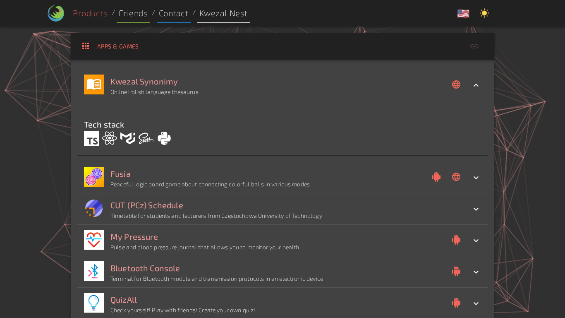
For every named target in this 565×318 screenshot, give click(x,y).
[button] (133, 13)
